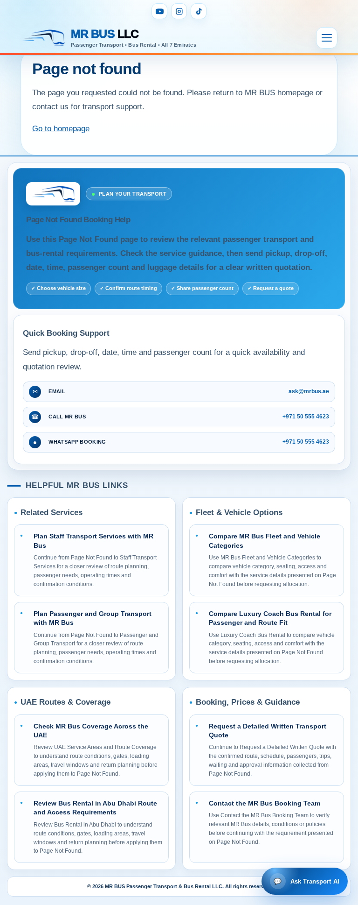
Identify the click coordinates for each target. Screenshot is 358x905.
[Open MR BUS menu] (326, 38)
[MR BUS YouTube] (159, 11)
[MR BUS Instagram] (179, 11)
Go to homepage (61, 128)
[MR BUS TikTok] (199, 11)
